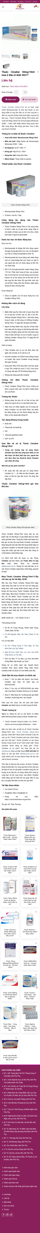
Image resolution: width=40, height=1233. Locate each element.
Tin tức (6, 1209)
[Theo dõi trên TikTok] (11, 1215)
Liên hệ (35, 1)
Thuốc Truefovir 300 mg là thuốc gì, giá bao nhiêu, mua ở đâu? (10, 870)
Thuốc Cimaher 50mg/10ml (13, 107)
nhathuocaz (6, 751)
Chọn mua (11, 99)
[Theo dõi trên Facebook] (3, 1215)
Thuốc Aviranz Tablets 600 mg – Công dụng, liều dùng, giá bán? (30, 838)
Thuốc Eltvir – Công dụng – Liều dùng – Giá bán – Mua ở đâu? (10, 1027)
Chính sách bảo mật (11, 1183)
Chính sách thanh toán (12, 1171)
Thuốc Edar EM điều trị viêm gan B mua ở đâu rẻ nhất (10, 1057)
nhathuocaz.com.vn (9, 566)
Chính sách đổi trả (10, 1179)
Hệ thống (20, 1)
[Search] (37, 7)
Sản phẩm (13, 1)
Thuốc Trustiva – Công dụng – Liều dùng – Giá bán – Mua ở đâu (30, 996)
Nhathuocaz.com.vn (28, 754)
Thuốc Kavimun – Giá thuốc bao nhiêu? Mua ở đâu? (30, 932)
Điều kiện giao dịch (11, 1168)
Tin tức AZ (28, 1)
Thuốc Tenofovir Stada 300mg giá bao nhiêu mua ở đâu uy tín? (10, 933)
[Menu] (3, 7)
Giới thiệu (6, 1)
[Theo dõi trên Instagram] (7, 1215)
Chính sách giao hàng (11, 1175)
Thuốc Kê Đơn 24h (10, 1186)
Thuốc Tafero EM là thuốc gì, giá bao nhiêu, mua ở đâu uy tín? (10, 901)
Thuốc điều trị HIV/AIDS (19, 86)
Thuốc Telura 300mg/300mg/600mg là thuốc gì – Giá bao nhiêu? (10, 964)
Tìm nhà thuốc (30, 99)
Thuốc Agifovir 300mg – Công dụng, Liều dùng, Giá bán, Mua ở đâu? (30, 1027)
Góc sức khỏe (9, 1206)
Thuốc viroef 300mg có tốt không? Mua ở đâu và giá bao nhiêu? (10, 996)
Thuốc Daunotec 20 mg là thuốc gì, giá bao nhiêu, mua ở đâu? (30, 901)
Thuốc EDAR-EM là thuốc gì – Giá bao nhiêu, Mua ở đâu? (30, 963)
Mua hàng (7, 1202)
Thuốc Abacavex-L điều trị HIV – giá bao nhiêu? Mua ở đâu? (10, 837)
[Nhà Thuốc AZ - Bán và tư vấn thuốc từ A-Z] (20, 7)
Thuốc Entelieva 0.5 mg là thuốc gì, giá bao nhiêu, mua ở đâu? (30, 870)
